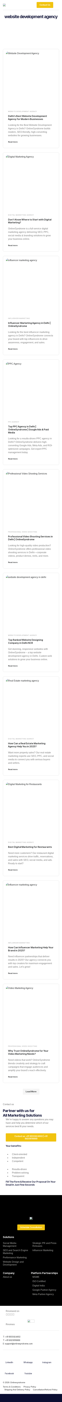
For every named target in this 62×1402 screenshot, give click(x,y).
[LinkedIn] (9, 1358)
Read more (13, 142)
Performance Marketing (15, 1257)
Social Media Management (9, 1244)
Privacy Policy (30, 1387)
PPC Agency (13, 422)
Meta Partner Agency (43, 1294)
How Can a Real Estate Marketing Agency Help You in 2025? (26, 745)
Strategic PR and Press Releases (44, 1244)
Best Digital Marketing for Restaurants (30, 846)
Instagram (46, 1362)
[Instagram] (47, 1358)
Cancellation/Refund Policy (45, 1389)
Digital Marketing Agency (21, 215)
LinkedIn (9, 1362)
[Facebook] (9, 1369)
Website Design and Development (13, 1263)
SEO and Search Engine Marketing (15, 1251)
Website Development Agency (22, 111)
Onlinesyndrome (17, 1382)
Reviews (10, 1324)
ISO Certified (39, 1281)
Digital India (38, 1285)
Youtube (28, 1373)
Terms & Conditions (12, 1387)
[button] (57, 4)
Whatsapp (28, 1362)
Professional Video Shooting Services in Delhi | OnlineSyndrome (30, 538)
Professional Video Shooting (22, 532)
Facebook (9, 1373)
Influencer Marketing (19, 318)
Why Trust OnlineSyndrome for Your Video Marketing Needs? (28, 1052)
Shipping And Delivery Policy (17, 1389)
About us (7, 1277)
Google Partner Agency (44, 1290)
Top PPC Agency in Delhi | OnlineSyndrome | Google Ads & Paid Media (28, 429)
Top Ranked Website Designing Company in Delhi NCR (25, 641)
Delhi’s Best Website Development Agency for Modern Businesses (27, 118)
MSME (35, 1277)
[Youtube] (28, 1369)
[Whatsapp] (28, 1358)
